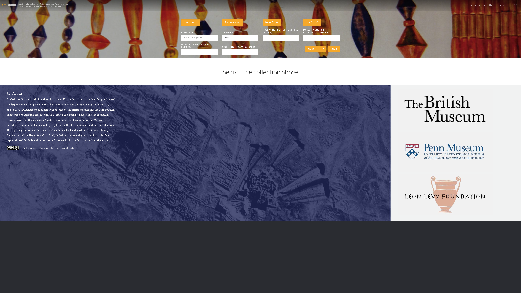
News (502, 5)
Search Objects (191, 22)
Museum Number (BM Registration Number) (316, 31)
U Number (227, 32)
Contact (54, 148)
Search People (312, 22)
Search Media (271, 22)
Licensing (43, 148)
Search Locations (232, 22)
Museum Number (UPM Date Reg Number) (280, 31)
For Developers (29, 148)
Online (35, 5)
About (492, 5)
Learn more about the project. (93, 140)
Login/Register (68, 148)
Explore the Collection (473, 5)
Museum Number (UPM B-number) (195, 45)
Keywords (187, 32)
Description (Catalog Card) (238, 47)
